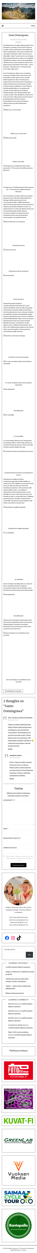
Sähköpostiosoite (12, 838)
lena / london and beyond (17, 718)
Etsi (29, 955)
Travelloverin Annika (15, 1025)
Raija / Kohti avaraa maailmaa (18, 1032)
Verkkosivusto (10, 848)
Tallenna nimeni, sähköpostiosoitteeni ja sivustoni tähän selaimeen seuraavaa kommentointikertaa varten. (19, 858)
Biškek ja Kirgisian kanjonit (15, 993)
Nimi (5, 829)
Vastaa (10, 749)
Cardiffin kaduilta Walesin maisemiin (18, 967)
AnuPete (18, 42)
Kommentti (9, 800)
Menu (33, 26)
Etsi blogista (9, 949)
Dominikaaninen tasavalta (13, 691)
